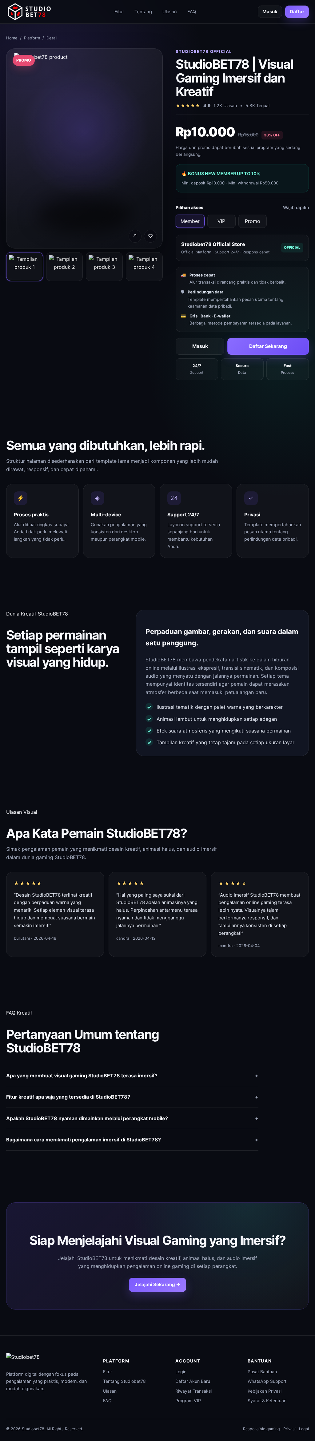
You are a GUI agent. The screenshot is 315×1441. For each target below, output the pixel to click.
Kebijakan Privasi (264, 1391)
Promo (252, 221)
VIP (221, 221)
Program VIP (188, 1400)
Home (12, 37)
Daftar (297, 11)
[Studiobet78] (29, 11)
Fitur (119, 11)
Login (180, 1371)
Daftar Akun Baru (192, 1381)
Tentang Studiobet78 (124, 1381)
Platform (32, 37)
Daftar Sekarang (268, 346)
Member (190, 221)
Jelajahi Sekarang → (157, 1284)
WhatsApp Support (267, 1381)
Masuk (269, 11)
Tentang (143, 11)
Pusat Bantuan (262, 1371)
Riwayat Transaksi (193, 1391)
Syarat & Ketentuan (267, 1400)
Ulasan (169, 11)
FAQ (191, 11)
